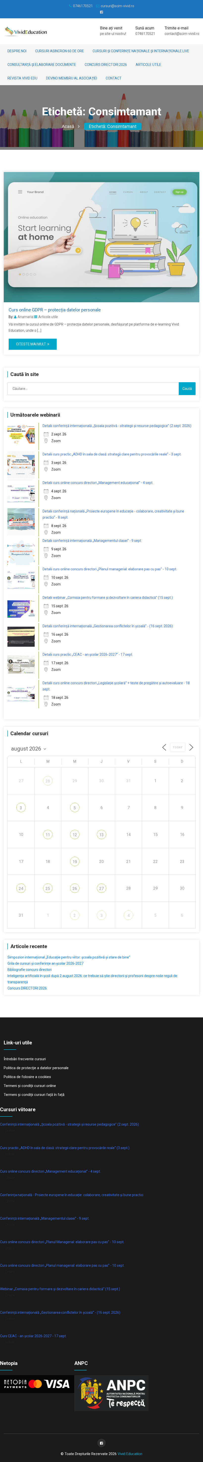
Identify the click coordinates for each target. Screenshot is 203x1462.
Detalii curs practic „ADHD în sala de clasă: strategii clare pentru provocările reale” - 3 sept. (112, 454)
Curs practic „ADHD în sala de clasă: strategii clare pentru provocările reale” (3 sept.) (64, 1148)
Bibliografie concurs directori (29, 970)
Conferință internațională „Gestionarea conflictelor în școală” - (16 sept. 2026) (60, 1312)
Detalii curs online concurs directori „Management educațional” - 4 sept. (98, 483)
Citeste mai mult (31, 344)
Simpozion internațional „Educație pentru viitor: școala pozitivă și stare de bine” (68, 957)
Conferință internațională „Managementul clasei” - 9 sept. (44, 1218)
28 (48, 781)
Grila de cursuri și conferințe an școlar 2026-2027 (45, 963)
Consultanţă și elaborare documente (41, 65)
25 (48, 888)
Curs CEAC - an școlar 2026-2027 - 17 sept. (33, 1336)
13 (101, 834)
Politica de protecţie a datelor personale (36, 1068)
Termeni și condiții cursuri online (30, 1086)
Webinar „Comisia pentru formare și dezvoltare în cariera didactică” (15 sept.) (60, 1289)
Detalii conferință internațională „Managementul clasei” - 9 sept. (92, 541)
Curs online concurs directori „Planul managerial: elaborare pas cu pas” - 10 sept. (62, 1265)
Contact (114, 78)
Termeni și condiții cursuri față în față (34, 1094)
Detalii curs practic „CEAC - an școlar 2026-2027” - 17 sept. (88, 654)
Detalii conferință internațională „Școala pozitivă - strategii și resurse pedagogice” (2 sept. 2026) (117, 426)
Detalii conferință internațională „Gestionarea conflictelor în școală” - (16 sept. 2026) (108, 626)
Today (178, 747)
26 (75, 888)
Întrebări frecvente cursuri (25, 1059)
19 (75, 861)
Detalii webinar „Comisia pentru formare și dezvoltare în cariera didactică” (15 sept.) (108, 598)
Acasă (68, 126)
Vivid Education (130, 1454)
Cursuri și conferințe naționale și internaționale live (141, 51)
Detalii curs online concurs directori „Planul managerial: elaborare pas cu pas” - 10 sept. (110, 569)
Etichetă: (112, 126)
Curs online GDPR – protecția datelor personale (55, 309)
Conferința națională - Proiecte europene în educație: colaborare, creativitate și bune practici (71, 1195)
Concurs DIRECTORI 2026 (106, 65)
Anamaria (25, 317)
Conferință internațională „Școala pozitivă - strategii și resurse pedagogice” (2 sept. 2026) (69, 1124)
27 (101, 888)
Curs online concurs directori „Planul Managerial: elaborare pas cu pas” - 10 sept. (62, 1242)
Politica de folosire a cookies (27, 1077)
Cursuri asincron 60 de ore (59, 51)
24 (21, 888)
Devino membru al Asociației (71, 78)
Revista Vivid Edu (22, 78)
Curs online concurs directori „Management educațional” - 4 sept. (50, 1171)
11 (48, 834)
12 (75, 834)
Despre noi (16, 51)
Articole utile (148, 65)
